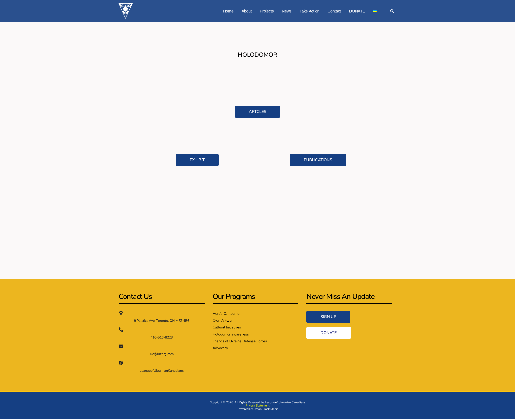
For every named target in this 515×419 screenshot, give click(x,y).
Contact (334, 11)
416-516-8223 (161, 337)
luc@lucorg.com (161, 354)
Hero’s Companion (227, 313)
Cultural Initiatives (227, 327)
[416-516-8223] (121, 329)
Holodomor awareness (231, 334)
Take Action (309, 11)
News (286, 11)
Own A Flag (222, 320)
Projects (267, 11)
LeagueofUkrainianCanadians (161, 370)
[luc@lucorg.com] (121, 346)
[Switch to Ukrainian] (375, 11)
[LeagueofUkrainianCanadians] (121, 363)
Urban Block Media (265, 409)
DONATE (357, 11)
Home (228, 11)
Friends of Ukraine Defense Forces (240, 341)
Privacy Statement (257, 406)
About (247, 11)
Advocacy (220, 348)
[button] (392, 11)
